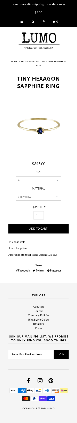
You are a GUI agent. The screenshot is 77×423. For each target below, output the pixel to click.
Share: (38, 265)
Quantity (39, 207)
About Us (38, 306)
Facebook (23, 270)
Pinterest (55, 270)
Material (38, 188)
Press (38, 328)
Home (14, 61)
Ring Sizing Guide (38, 319)
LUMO (51, 408)
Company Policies (38, 315)
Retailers (38, 323)
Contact (38, 311)
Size (38, 172)
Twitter (40, 270)
